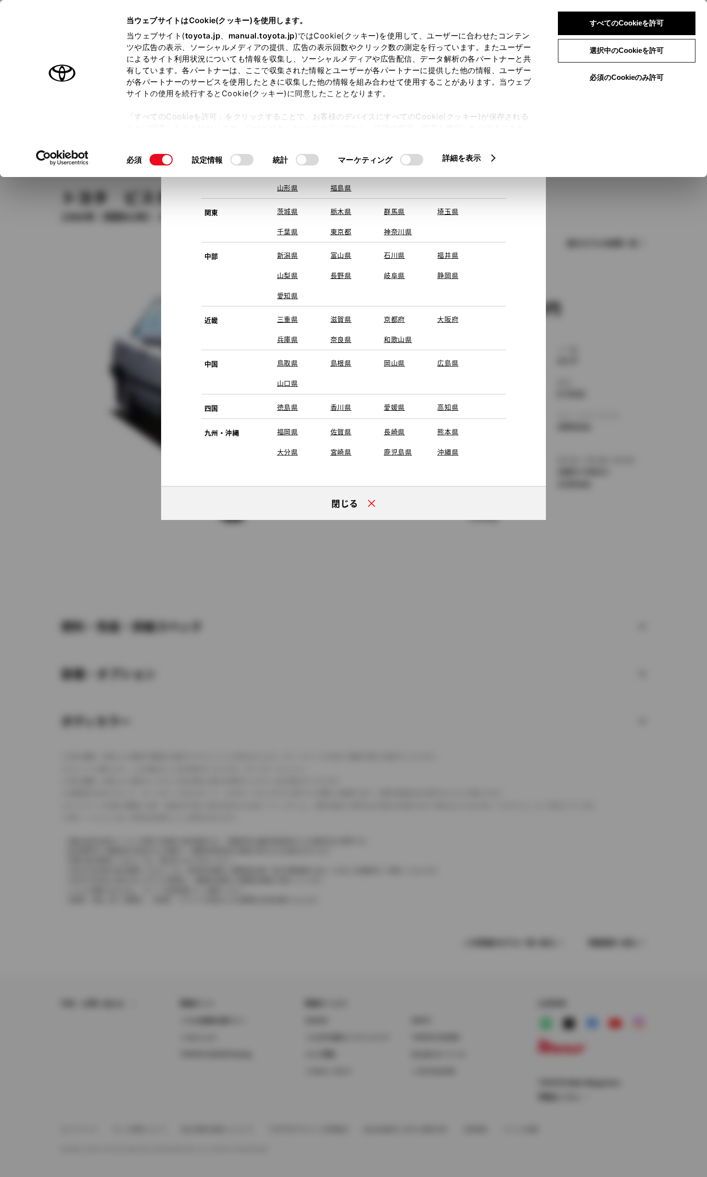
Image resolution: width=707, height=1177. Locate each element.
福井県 (447, 255)
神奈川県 (398, 231)
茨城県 (287, 211)
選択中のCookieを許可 (627, 50)
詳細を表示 (461, 158)
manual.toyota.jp (261, 35)
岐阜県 (394, 275)
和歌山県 (398, 339)
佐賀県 (341, 431)
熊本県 (447, 431)
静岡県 (447, 275)
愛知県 (287, 295)
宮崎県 (341, 451)
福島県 (341, 187)
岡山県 (394, 362)
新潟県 (287, 255)
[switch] (241, 159)
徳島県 (287, 407)
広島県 (447, 362)
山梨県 (287, 275)
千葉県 (287, 231)
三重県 (287, 319)
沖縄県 (447, 451)
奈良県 (341, 339)
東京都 (341, 231)
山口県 (287, 383)
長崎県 (394, 431)
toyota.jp (203, 35)
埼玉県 (447, 211)
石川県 (394, 255)
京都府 (394, 319)
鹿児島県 (398, 451)
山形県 (287, 187)
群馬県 (394, 211)
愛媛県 (394, 407)
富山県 (341, 255)
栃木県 (341, 211)
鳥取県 (287, 362)
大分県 (287, 451)
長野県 (341, 275)
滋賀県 (341, 319)
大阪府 (447, 319)
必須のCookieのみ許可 (627, 77)
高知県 (447, 407)
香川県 (341, 407)
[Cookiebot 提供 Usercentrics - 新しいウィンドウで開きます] (62, 157)
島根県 (341, 362)
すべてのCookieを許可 (627, 23)
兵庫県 (287, 339)
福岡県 (287, 431)
